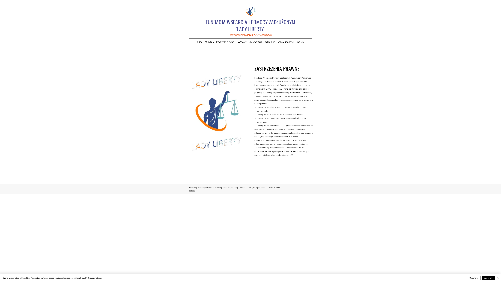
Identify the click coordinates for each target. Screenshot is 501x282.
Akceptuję (488, 278)
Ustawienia (473, 278)
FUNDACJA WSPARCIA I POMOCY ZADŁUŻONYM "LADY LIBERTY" (250, 25)
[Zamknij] (497, 278)
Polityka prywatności (257, 187)
